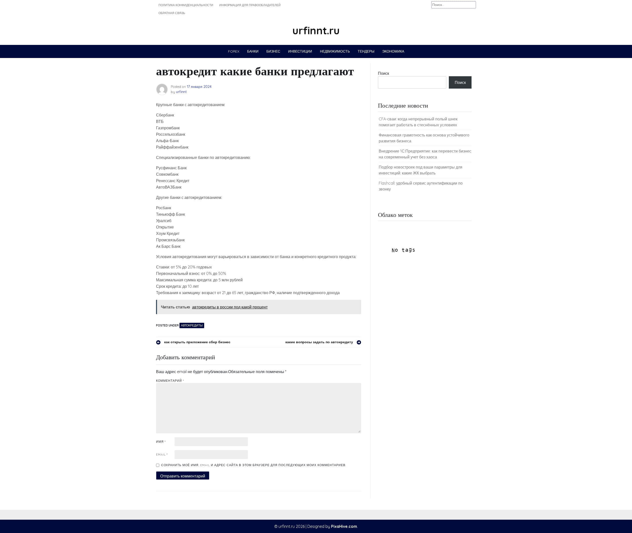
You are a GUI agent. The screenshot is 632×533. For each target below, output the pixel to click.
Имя (161, 441)
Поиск (383, 73)
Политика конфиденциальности (185, 5)
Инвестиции (300, 51)
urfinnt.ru (316, 30)
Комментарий (170, 380)
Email (162, 454)
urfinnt (181, 92)
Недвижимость (335, 51)
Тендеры (366, 51)
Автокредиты (192, 325)
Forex (233, 51)
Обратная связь (171, 13)
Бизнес (273, 51)
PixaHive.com (344, 526)
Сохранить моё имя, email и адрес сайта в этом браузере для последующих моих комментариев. (253, 465)
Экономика (393, 51)
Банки (252, 51)
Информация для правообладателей (250, 5)
